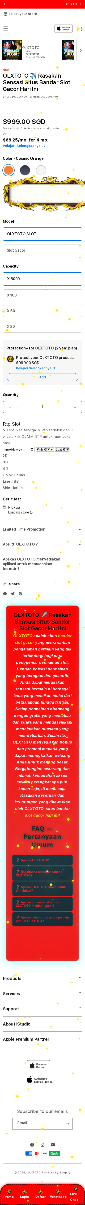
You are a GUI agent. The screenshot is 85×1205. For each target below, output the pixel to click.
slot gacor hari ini (42, 815)
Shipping (26, 128)
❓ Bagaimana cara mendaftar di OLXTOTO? (40, 873)
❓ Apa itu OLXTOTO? (32, 860)
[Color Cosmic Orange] (8, 170)
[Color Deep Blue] (25, 170)
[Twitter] (14, 595)
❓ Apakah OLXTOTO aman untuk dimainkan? (41, 888)
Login (24, 1197)
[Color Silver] (41, 170)
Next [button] (80, 4)
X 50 (11, 311)
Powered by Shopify (56, 1172)
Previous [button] (4, 4)
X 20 (11, 326)
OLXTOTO (22, 636)
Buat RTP (62, 449)
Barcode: (35, 96)
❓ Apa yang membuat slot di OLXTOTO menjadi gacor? (37, 904)
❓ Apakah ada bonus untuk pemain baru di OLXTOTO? (42, 919)
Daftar (40, 1197)
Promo (9, 1197)
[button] (42, 529)
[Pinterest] (21, 595)
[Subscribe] (67, 1124)
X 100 (12, 295)
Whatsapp (58, 1197)
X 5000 (13, 279)
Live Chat (74, 1196)
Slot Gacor (16, 250)
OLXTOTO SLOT (21, 234)
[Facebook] (6, 595)
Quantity (10, 395)
